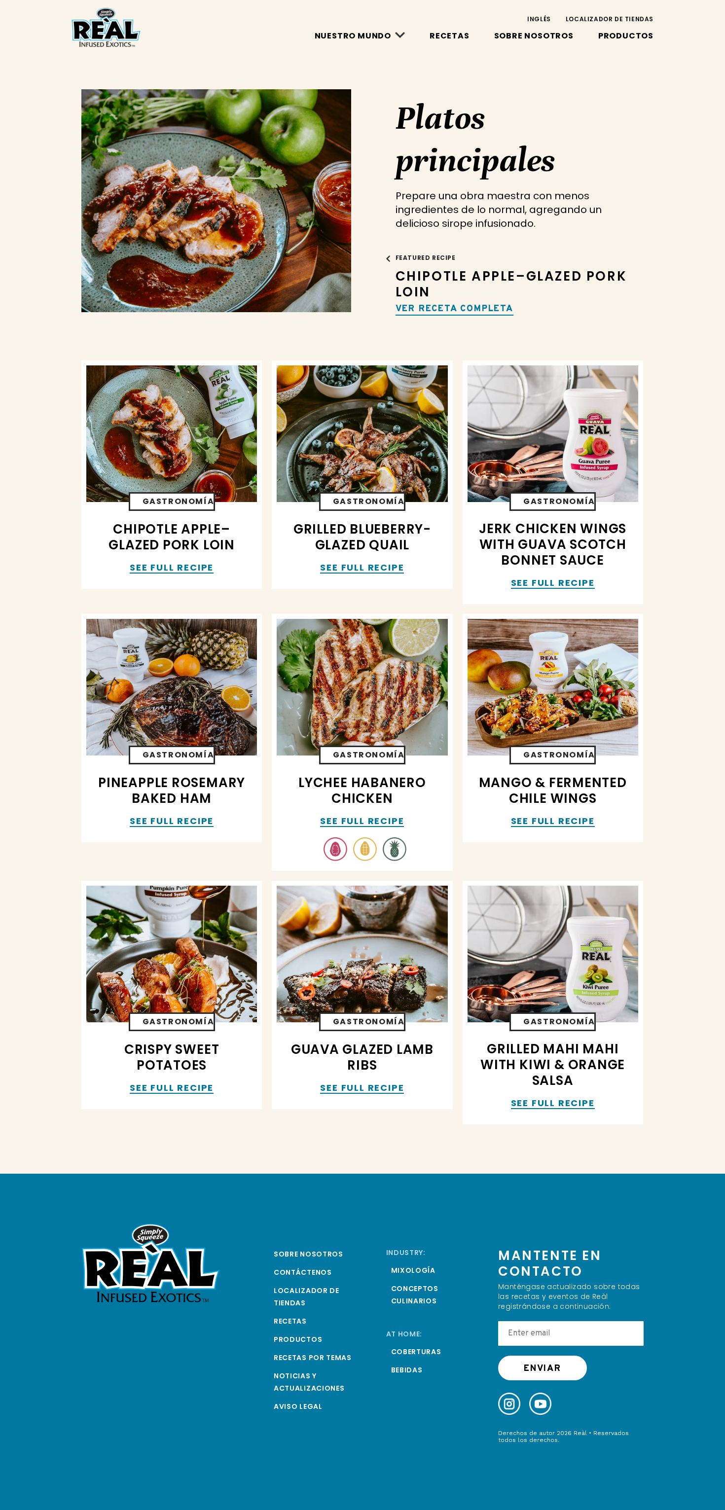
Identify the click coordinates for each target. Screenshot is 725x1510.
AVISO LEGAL (298, 1406)
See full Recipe (172, 568)
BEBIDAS (407, 1370)
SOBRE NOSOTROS (534, 35)
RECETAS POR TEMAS (313, 1358)
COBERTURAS (416, 1352)
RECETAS (450, 35)
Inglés (539, 19)
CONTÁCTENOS (303, 1272)
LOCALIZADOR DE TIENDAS (609, 19)
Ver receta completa (454, 309)
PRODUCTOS (625, 35)
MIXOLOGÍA (413, 1270)
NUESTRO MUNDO (353, 35)
